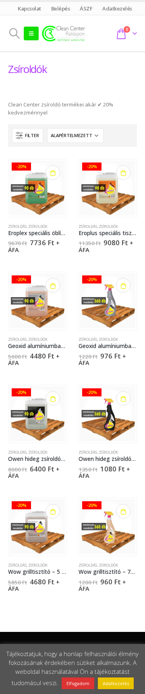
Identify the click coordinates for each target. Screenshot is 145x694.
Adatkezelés (117, 8)
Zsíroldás (17, 226)
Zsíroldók (38, 226)
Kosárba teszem (53, 172)
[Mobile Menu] (31, 33)
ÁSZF (86, 8)
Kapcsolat (29, 8)
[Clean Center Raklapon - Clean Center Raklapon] (63, 33)
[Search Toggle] (14, 33)
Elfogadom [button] (77, 683)
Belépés (60, 8)
